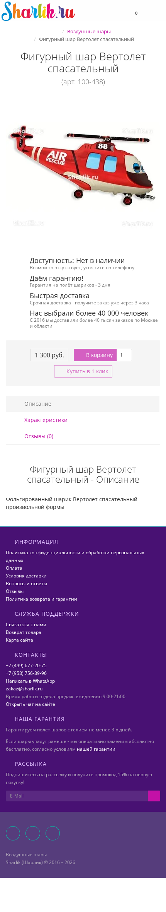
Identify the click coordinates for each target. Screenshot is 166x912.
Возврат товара (23, 632)
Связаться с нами (26, 624)
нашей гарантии (96, 749)
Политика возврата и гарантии (41, 599)
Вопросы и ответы (26, 583)
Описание (37, 403)
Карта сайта (19, 640)
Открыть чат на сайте (30, 704)
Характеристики (45, 420)
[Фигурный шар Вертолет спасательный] (83, 171)
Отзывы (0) (38, 436)
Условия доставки (26, 575)
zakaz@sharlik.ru (24, 688)
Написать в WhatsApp (30, 681)
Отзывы (15, 591)
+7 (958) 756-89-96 (26, 673)
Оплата (14, 568)
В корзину (99, 355)
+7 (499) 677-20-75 (26, 665)
